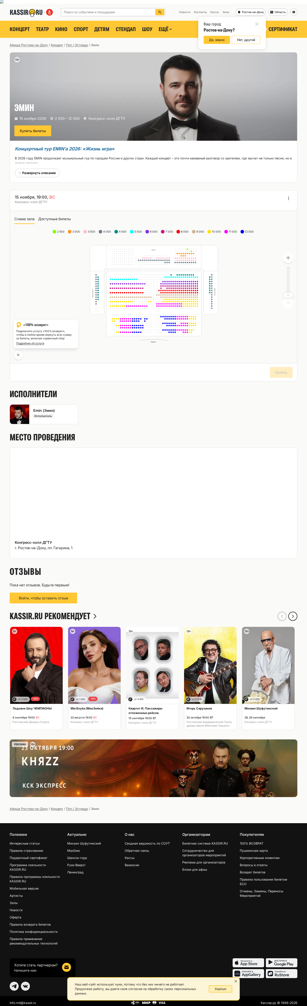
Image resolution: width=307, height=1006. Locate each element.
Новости (16, 910)
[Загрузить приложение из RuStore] (281, 973)
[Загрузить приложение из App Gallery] (248, 973)
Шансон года (77, 858)
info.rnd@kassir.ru (23, 1003)
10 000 (217, 231)
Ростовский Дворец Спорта (31, 722)
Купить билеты (33, 131)
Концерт (20, 29)
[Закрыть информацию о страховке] (18, 355)
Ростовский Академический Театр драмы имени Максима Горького (209, 723)
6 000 (154, 231)
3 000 (76, 231)
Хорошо (220, 989)
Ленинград (75, 872)
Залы (14, 903)
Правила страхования (26, 850)
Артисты (16, 895)
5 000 (138, 231)
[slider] (288, 295)
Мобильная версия (24, 888)
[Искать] (159, 12)
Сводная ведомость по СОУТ (147, 843)
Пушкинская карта (254, 850)
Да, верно (217, 40)
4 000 (107, 231)
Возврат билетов (252, 872)
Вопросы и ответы (253, 865)
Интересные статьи (25, 843)
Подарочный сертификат (28, 858)
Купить (281, 372)
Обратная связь (137, 850)
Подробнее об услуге (30, 343)
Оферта (15, 917)
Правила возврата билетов (30, 924)
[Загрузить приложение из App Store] (248, 962)
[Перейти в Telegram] (14, 986)
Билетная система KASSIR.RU (205, 843)
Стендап (126, 29)
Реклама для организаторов (203, 862)
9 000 (200, 231)
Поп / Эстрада (77, 45)
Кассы (129, 858)
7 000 (169, 231)
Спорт (81, 29)
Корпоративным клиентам (260, 858)
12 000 (249, 231)
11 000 (233, 231)
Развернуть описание (39, 173)
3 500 (92, 231)
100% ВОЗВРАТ (251, 843)
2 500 (61, 231)
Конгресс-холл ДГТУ (107, 118)
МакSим (73, 850)
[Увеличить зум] (288, 257)
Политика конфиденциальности (34, 931)
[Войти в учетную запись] (293, 12)
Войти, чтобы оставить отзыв (43, 598)
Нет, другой (246, 40)
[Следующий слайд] (292, 616)
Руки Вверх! (76, 865)
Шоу (147, 29)
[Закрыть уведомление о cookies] (235, 981)
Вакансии (132, 865)
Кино (61, 29)
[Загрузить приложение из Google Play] (281, 962)
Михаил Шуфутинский (84, 843)
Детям (101, 29)
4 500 (123, 231)
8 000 (185, 231)
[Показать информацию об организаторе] (288, 198)
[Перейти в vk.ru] (25, 986)
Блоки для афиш (194, 869)
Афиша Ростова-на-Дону (29, 45)
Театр (42, 29)
